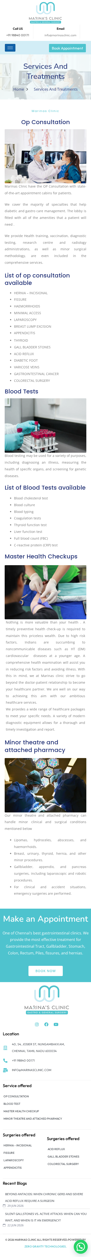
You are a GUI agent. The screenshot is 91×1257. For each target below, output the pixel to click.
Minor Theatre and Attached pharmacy (33, 1118)
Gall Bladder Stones (63, 1156)
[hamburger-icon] (10, 48)
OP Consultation (16, 1096)
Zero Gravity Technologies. (45, 1246)
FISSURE (9, 1153)
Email (60, 28)
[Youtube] (56, 1024)
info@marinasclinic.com (60, 35)
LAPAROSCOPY (14, 1160)
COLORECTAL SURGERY (63, 1164)
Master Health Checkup (21, 1111)
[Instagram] (37, 1024)
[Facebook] (46, 1024)
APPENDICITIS (13, 1167)
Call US (18, 28)
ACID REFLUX (56, 1149)
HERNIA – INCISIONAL (18, 1145)
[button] (81, 1247)
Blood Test (12, 1103)
